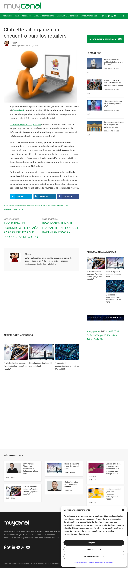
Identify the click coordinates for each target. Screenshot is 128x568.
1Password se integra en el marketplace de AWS (113, 103)
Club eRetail (18, 110)
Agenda (36, 16)
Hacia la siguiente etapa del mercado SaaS (72, 466)
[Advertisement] (41, 303)
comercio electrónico (37, 206)
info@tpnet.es (93, 331)
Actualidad (7, 16)
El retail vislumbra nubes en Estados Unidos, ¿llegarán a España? (30, 490)
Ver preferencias (91, 556)
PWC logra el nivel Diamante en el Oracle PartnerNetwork (60, 228)
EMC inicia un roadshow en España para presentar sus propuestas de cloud (21, 230)
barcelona (9, 206)
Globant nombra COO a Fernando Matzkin (71, 484)
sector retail (20, 209)
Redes (60, 206)
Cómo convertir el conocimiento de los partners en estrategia (113, 82)
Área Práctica (62, 16)
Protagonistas (48, 16)
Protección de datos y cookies (84, 562)
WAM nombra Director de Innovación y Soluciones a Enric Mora (30, 469)
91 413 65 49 (112, 331)
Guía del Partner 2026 (89, 16)
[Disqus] (41, 411)
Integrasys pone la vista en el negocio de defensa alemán (114, 124)
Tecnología (26, 16)
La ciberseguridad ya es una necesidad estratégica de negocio (113, 494)
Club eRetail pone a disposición (25, 124)
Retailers (8, 209)
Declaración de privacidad (104, 562)
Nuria (28, 254)
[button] (123, 510)
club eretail (21, 206)
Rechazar (91, 550)
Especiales (74, 16)
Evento (52, 206)
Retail (68, 206)
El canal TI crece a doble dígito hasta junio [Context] (114, 61)
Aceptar (91, 543)
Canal (17, 16)
